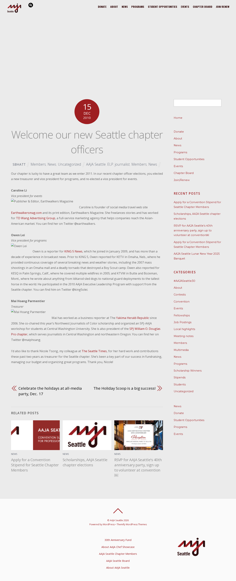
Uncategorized (69, 164)
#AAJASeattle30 (184, 281)
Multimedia (181, 350)
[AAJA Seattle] (14, 12)
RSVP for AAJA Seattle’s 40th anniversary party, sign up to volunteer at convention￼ (138, 467)
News (125, 6)
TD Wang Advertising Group (35, 218)
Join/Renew (222, 6)
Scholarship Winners (188, 370)
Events (185, 6)
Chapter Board (202, 6)
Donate (102, 6)
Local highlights (184, 329)
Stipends (179, 377)
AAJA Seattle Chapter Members (118, 554)
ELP (110, 164)
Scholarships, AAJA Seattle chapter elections (85, 462)
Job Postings (182, 322)
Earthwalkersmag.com (26, 213)
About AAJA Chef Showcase (118, 547)
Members (38, 164)
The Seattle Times (94, 351)
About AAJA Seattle (118, 567)
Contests (180, 294)
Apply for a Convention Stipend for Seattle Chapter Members (35, 465)
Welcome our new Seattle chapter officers (87, 142)
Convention (182, 301)
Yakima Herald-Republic (132, 318)
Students (180, 384)
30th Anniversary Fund (118, 540)
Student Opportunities (162, 6)
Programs (137, 6)
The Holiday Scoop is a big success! (124, 388)
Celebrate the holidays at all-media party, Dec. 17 (50, 391)
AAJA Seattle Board (118, 561)
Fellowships (182, 315)
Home (178, 117)
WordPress (109, 524)
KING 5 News (73, 251)
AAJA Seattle (96, 164)
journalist (122, 164)
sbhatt (19, 164)
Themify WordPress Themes (132, 524)
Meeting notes (183, 336)
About (114, 6)
